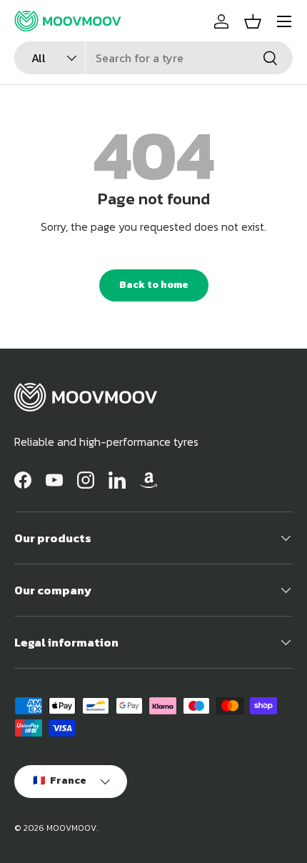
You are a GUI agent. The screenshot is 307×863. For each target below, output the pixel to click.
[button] (252, 21)
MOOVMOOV (71, 828)
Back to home (153, 284)
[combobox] (153, 57)
